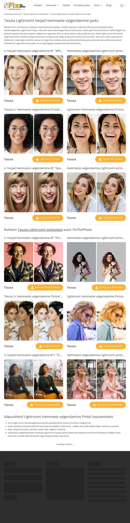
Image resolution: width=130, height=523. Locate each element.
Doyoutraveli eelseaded (47, 404)
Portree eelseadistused (47, 287)
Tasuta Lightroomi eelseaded (40, 229)
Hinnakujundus (82, 5)
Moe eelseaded (51, 345)
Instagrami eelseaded (111, 287)
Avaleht (38, 5)
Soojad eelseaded (113, 345)
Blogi (109, 5)
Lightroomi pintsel (49, 100)
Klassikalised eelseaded (110, 404)
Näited (66, 5)
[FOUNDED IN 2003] (15, 5)
